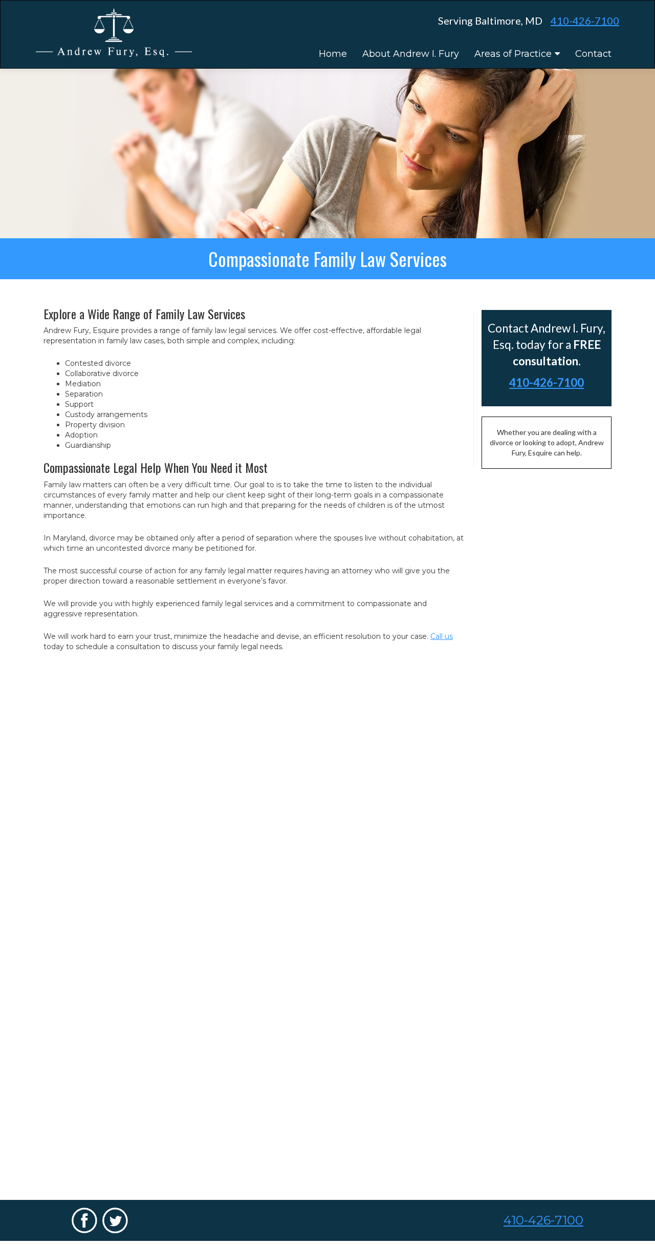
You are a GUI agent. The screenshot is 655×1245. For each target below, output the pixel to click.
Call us (441, 636)
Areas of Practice (513, 53)
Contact (593, 53)
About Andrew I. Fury (410, 53)
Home (333, 53)
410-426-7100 (585, 20)
